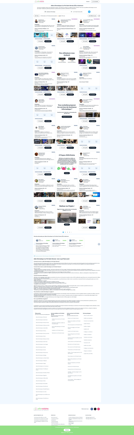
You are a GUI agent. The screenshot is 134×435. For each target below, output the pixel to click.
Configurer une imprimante (88, 348)
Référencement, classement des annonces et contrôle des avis (75, 421)
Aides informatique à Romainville (41, 383)
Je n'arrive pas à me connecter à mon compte (41, 418)
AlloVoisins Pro (53, 420)
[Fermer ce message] (132, 427)
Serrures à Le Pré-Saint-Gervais (73, 366)
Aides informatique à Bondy (41, 347)
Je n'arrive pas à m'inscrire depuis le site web (41, 420)
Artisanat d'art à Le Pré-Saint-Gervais (74, 369)
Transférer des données (88, 337)
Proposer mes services (54, 422)
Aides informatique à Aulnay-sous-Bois (42, 325)
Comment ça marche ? (54, 418)
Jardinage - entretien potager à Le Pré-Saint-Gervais (75, 372)
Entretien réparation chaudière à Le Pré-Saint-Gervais (75, 338)
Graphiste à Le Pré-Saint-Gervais (57, 330)
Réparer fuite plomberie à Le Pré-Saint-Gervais (75, 359)
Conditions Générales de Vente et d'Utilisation (76, 417)
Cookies (70, 424)
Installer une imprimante (88, 318)
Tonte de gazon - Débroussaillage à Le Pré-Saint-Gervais (74, 380)
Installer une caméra (87, 345)
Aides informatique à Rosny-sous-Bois (42, 333)
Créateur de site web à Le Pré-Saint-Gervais (58, 319)
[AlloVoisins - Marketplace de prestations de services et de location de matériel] (39, 2)
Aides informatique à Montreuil (41, 317)
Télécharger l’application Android (91, 418)
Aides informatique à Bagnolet (41, 375)
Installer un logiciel (87, 326)
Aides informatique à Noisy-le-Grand (42, 322)
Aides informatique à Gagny (41, 363)
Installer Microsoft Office (88, 353)
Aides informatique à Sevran (41, 349)
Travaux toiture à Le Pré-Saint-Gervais (74, 341)
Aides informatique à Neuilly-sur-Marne (43, 372)
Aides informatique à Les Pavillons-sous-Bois (43, 395)
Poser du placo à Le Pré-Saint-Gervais (74, 356)
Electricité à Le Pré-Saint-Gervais (73, 344)
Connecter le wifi (87, 342)
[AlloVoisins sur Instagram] (98, 409)
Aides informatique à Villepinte (41, 360)
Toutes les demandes (54, 421)
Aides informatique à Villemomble (42, 378)
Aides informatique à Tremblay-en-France (42, 369)
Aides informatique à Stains (41, 380)
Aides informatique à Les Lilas (41, 391)
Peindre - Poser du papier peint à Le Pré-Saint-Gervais (75, 353)
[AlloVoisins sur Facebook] (92, 409)
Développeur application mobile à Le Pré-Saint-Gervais (58, 323)
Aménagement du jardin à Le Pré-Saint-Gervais (75, 376)
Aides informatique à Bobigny (41, 355)
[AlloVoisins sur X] (95, 409)
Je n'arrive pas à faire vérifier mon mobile (40, 417)
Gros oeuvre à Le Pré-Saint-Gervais (74, 347)
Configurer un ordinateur (88, 331)
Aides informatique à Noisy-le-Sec (42, 352)
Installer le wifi (86, 329)
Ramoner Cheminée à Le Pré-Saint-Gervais (74, 363)
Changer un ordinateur (88, 350)
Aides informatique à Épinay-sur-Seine (42, 338)
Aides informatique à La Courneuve (42, 366)
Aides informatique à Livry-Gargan (42, 344)
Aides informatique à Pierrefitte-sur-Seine (42, 399)
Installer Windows (87, 323)
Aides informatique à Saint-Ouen (41, 341)
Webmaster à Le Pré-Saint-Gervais (58, 333)
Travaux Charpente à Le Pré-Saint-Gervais (74, 334)
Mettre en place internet (88, 315)
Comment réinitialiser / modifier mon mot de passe (41, 422)
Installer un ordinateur (87, 334)
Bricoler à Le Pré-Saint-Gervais (73, 318)
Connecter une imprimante (88, 320)
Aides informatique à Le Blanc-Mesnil (42, 358)
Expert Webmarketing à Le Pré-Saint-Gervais (58, 327)
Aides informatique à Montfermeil (42, 386)
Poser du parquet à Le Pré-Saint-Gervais (75, 324)
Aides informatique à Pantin (41, 336)
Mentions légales (71, 423)
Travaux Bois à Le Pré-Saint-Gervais (74, 349)
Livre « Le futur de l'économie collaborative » (58, 424)
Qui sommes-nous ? (54, 417)
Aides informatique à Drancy (41, 330)
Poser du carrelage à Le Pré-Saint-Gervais (74, 328)
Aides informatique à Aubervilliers (42, 328)
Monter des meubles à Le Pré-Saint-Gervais (74, 321)
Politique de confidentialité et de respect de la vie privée (76, 419)
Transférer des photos (88, 340)
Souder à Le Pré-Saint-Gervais (73, 331)
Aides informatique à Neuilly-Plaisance (42, 389)
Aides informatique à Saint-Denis (41, 319)
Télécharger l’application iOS (90, 417)
